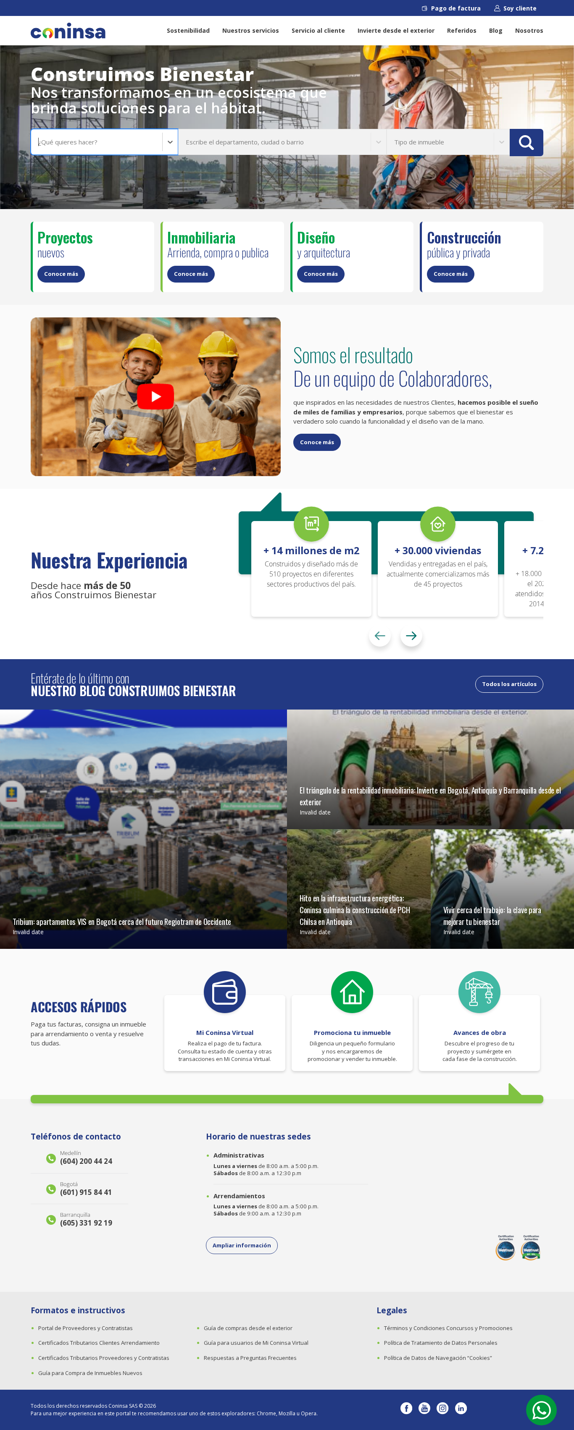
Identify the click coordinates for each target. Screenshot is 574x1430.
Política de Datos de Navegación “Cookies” (438, 1358)
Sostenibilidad (188, 30)
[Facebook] (406, 1409)
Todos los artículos (509, 684)
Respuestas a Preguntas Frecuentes (250, 1358)
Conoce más (61, 274)
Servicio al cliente (318, 30)
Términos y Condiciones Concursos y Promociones (448, 1328)
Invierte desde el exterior (396, 30)
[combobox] (39, 142)
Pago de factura (456, 8)
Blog (496, 30)
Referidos (462, 30)
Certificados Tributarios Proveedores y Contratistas (103, 1358)
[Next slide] (411, 636)
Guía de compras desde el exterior (248, 1328)
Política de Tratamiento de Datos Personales (441, 1342)
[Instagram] (442, 1409)
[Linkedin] (461, 1409)
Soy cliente (520, 8)
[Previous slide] (380, 636)
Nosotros (529, 30)
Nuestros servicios (250, 30)
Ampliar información (242, 1245)
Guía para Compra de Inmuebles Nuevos (90, 1373)
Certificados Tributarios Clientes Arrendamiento (99, 1342)
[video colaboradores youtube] (156, 396)
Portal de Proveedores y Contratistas (85, 1328)
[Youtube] (424, 1409)
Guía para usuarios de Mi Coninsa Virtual (256, 1342)
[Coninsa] (68, 31)
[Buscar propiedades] (526, 142)
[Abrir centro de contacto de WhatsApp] (541, 1410)
